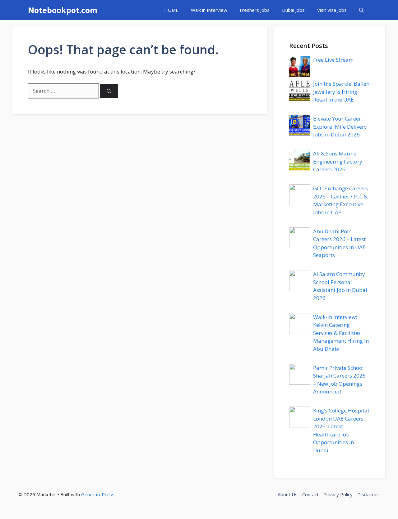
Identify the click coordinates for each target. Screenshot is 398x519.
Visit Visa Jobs (332, 10)
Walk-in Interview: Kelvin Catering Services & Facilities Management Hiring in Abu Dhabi (341, 332)
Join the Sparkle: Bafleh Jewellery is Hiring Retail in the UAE (341, 91)
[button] (361, 10)
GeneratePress (97, 494)
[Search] (109, 91)
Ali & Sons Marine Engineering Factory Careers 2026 (337, 161)
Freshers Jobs (255, 10)
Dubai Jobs (293, 10)
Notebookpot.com (62, 10)
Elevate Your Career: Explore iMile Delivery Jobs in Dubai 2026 (340, 126)
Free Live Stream (333, 59)
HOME (171, 10)
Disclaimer (368, 494)
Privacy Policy (338, 494)
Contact (310, 494)
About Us (288, 494)
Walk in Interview (209, 10)
